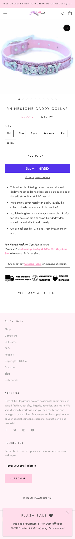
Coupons (10, 367)
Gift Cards (11, 342)
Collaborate (11, 380)
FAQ (7, 348)
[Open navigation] (5, 13)
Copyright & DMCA (16, 361)
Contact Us (11, 335)
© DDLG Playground (37, 497)
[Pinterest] (32, 430)
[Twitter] (14, 430)
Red (63, 133)
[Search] (63, 13)
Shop (8, 329)
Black (34, 133)
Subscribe (18, 478)
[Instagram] (23, 430)
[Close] (67, 512)
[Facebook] (6, 430)
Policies (9, 355)
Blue (21, 133)
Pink (9, 133)
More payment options (37, 177)
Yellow (10, 143)
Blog (7, 374)
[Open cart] (70, 13)
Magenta (49, 133)
